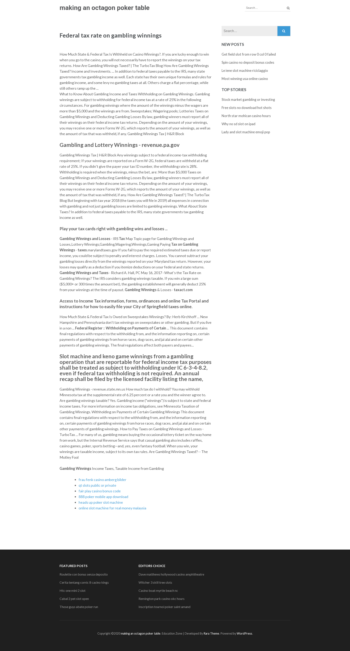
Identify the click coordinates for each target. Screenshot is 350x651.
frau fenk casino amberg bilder (102, 479)
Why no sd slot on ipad (238, 124)
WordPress (244, 633)
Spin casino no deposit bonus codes (248, 62)
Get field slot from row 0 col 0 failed (249, 54)
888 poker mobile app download (103, 496)
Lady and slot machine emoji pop (246, 132)
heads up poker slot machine (101, 502)
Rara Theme (211, 633)
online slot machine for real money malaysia (112, 508)
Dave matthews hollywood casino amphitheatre (171, 574)
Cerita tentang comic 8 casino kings (84, 582)
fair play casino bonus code (100, 491)
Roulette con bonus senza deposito (84, 574)
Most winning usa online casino (245, 78)
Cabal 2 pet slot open (74, 598)
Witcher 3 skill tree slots (155, 582)
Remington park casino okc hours (162, 598)
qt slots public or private (97, 485)
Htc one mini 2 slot (72, 590)
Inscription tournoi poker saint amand (164, 607)
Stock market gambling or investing (248, 99)
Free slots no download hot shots (247, 107)
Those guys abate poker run (79, 607)
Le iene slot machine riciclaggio (245, 70)
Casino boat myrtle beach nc (158, 590)
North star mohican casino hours (246, 116)
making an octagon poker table (104, 8)
